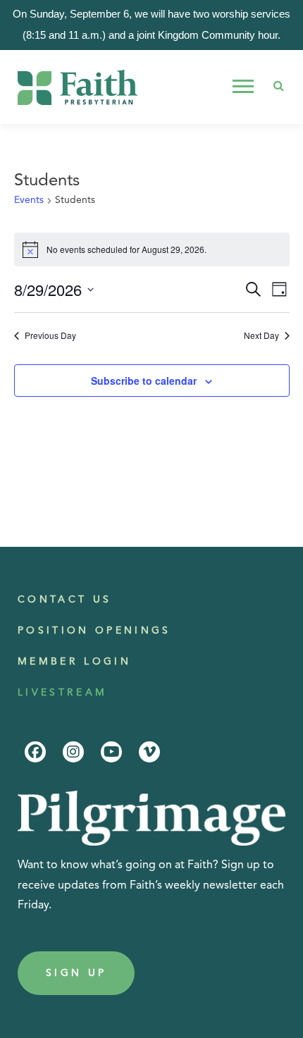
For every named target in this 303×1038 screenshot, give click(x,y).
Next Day (261, 335)
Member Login (74, 662)
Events (29, 200)
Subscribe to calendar (144, 380)
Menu (245, 86)
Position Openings (94, 631)
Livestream (62, 693)
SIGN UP (76, 973)
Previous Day (50, 335)
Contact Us (64, 600)
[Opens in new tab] (35, 751)
